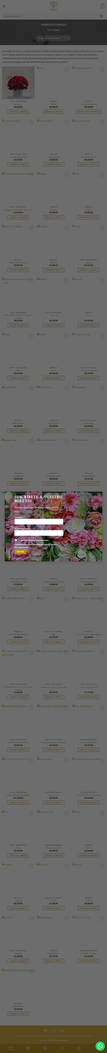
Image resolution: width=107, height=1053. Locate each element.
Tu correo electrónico (22, 529)
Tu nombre (18, 517)
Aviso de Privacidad (21, 547)
